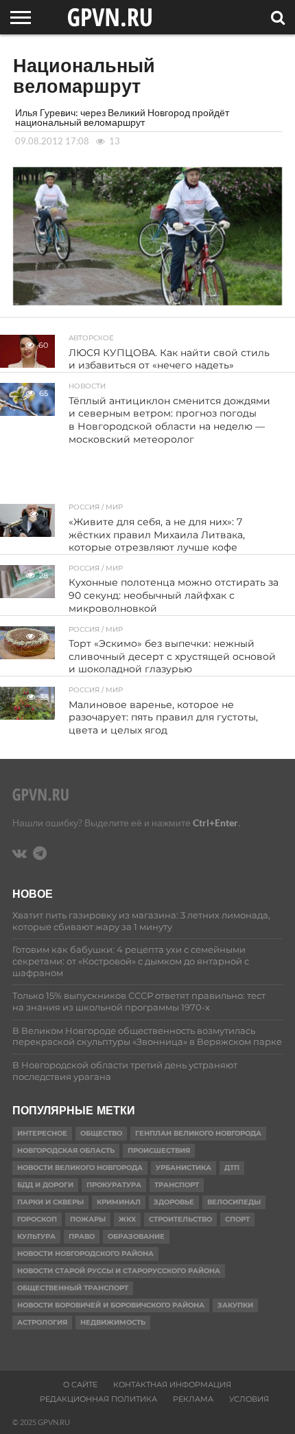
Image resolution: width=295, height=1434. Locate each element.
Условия (249, 1399)
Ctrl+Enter (215, 822)
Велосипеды (234, 1202)
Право (82, 1236)
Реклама (193, 1399)
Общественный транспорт (72, 1287)
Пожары (88, 1219)
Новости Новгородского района (85, 1253)
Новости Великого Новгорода (80, 1167)
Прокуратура (113, 1184)
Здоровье (174, 1202)
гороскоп (37, 1219)
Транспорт (176, 1184)
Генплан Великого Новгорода (198, 1133)
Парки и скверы (50, 1202)
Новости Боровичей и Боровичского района (110, 1305)
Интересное (42, 1133)
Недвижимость (112, 1322)
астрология (42, 1322)
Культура (36, 1236)
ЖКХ (127, 1219)
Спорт (237, 1219)
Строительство (180, 1219)
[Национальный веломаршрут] (147, 300)
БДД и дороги (45, 1184)
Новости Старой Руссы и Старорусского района (118, 1270)
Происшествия (159, 1150)
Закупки (235, 1305)
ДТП (231, 1167)
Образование (136, 1236)
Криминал (119, 1202)
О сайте (80, 1384)
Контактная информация (172, 1384)
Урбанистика (183, 1167)
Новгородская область (66, 1150)
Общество (101, 1133)
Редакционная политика (98, 1399)
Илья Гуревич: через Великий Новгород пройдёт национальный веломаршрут (122, 117)
